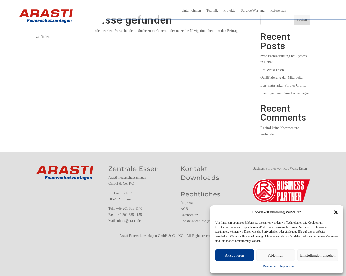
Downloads (200, 177)
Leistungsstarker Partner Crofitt (283, 85)
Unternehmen (191, 10)
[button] (335, 212)
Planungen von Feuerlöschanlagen (284, 93)
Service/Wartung (253, 10)
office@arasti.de (129, 221)
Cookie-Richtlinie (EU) (197, 221)
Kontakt (194, 169)
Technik (212, 10)
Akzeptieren (234, 255)
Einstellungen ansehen (318, 255)
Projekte (229, 10)
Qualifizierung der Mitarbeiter (282, 77)
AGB (184, 209)
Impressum (287, 266)
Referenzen (278, 10)
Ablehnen (275, 255)
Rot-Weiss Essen (272, 70)
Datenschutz (270, 266)
